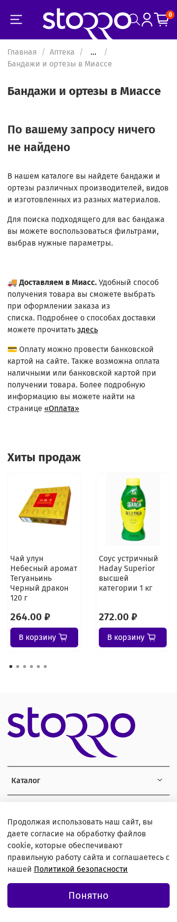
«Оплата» (61, 408)
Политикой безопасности (81, 869)
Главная (22, 52)
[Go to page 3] (24, 666)
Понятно (88, 895)
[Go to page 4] (31, 666)
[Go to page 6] (45, 666)
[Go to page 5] (38, 666)
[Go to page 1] (10, 666)
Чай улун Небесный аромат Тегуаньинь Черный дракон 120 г (43, 578)
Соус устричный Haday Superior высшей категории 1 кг (128, 573)
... (93, 52)
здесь (87, 329)
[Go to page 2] (17, 666)
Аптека (62, 52)
